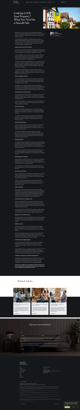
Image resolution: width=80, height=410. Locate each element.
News (20, 374)
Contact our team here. (37, 262)
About (20, 373)
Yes (67, 407)
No (73, 407)
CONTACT (57, 35)
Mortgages (21, 368)
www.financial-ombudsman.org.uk (29, 399)
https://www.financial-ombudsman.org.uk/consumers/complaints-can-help (27, 401)
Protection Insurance (22, 369)
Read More (16, 313)
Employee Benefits (22, 370)
